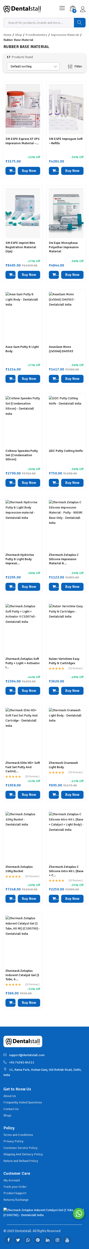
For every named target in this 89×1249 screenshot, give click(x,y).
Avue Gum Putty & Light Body (22, 349)
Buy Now (29, 170)
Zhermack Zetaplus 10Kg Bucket (19, 869)
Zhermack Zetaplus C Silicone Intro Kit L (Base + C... (66, 871)
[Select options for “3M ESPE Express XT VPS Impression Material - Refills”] (10, 171)
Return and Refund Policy (20, 1161)
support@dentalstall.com (26, 1055)
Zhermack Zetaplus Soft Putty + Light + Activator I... (22, 663)
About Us (9, 1096)
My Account (11, 1180)
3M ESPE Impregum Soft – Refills (66, 141)
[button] (10, 275)
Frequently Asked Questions (22, 1102)
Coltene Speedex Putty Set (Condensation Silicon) (21, 455)
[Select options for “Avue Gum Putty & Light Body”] (10, 379)
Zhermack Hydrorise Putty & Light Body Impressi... (19, 559)
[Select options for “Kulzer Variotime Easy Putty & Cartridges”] (54, 691)
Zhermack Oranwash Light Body (63, 765)
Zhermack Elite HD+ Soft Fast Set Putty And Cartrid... (22, 767)
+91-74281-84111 (21, 1062)
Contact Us (11, 1109)
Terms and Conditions (18, 1135)
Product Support (14, 1193)
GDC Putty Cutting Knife (66, 451)
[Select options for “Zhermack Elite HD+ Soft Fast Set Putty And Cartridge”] (10, 795)
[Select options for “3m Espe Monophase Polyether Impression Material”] (54, 275)
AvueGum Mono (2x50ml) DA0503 (61, 349)
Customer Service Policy (20, 1148)
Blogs (7, 1115)
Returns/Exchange (16, 1200)
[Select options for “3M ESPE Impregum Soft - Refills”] (54, 171)
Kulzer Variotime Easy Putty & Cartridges (64, 661)
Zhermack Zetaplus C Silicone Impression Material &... (64, 559)
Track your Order (15, 1187)
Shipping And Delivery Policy (23, 1154)
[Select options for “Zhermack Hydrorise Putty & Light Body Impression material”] (10, 587)
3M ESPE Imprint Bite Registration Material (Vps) (20, 247)
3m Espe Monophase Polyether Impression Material (64, 247)
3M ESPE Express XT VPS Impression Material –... (22, 141)
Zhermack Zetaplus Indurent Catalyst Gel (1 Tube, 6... (22, 975)
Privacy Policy (13, 1141)
